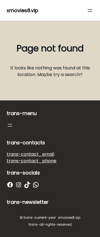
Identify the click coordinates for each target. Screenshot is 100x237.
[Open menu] (90, 10)
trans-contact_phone (31, 161)
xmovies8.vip (22, 10)
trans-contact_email (30, 154)
